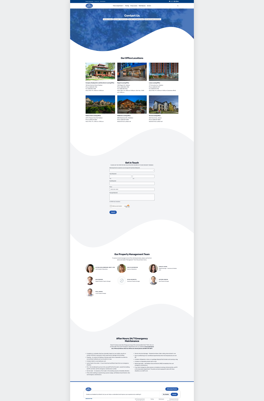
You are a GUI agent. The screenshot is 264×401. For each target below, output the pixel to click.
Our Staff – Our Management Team (136, 19)
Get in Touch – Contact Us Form (120, 19)
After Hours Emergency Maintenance (152, 19)
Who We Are (102, 1)
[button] (177, 5)
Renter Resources (89, 1)
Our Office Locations (108, 19)
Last (133, 178)
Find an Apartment (118, 5)
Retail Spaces (142, 5)
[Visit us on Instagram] (172, 1)
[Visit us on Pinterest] (174, 1)
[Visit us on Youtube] (177, 1)
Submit (113, 212)
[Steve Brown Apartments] (89, 5)
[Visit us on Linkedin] (176, 1)
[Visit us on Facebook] (169, 1)
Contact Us (96, 1)
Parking (127, 5)
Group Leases (133, 5)
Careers (149, 5)
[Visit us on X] (171, 1)
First (110, 178)
